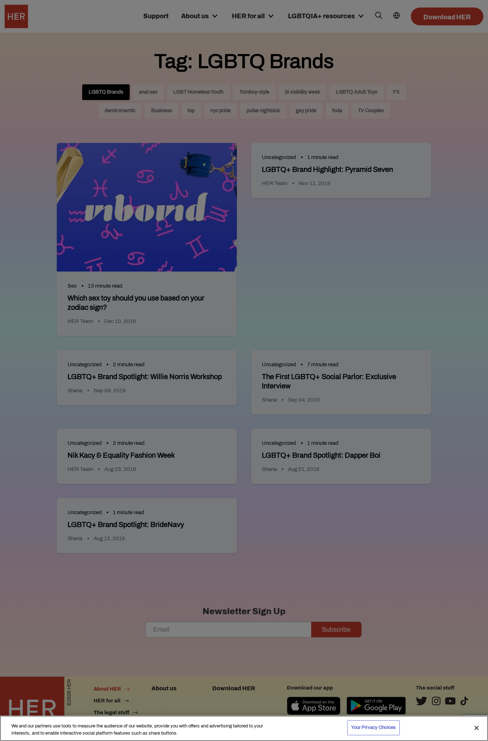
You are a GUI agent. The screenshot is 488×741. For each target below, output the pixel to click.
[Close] (476, 728)
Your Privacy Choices (373, 727)
